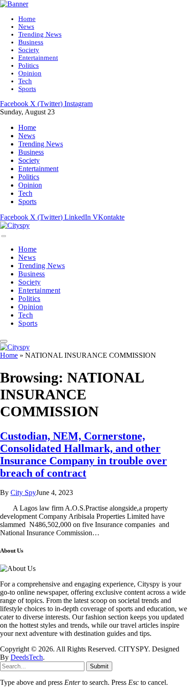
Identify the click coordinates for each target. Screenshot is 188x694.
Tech (25, 81)
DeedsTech (26, 657)
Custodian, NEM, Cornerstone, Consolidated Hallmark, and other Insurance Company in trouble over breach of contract (83, 454)
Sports (27, 88)
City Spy (23, 492)
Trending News (40, 34)
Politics (28, 65)
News (26, 26)
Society (28, 50)
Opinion (30, 73)
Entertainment (38, 57)
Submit (99, 666)
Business (30, 42)
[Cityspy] (15, 225)
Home (27, 18)
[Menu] (3, 236)
